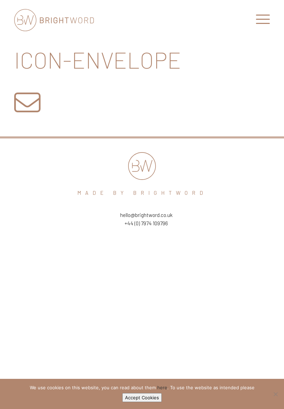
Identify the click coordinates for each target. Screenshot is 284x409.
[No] (275, 394)
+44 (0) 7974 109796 (146, 223)
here (162, 387)
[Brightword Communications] (54, 20)
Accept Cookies (142, 397)
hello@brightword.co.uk (146, 215)
